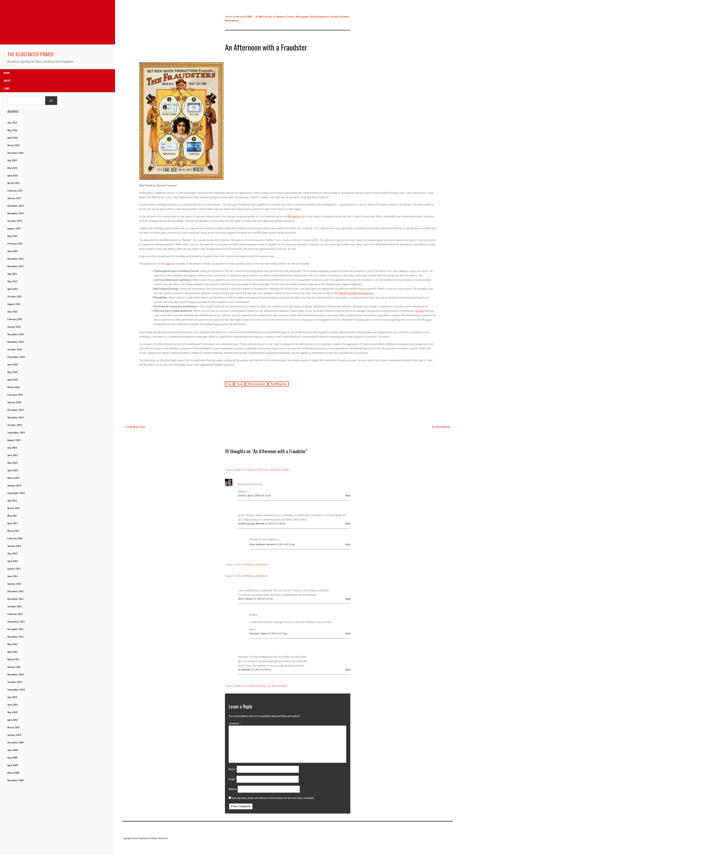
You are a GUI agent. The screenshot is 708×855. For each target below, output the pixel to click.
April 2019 (12, 470)
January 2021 (14, 326)
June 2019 (12, 455)
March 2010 (13, 727)
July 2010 (12, 697)
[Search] (51, 100)
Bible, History (265, 16)
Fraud (240, 384)
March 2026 (13, 145)
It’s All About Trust (133, 427)
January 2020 (14, 402)
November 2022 (15, 266)
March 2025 (13, 183)
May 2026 (12, 130)
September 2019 (16, 432)
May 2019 (12, 462)
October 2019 (14, 425)
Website (233, 789)
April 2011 (12, 651)
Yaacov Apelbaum (257, 544)
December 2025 (15, 153)
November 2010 (15, 674)
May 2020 (12, 372)
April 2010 (12, 720)
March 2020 (13, 387)
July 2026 (12, 122)
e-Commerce (279, 16)
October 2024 (14, 221)
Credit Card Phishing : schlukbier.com (251, 575)
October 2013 (14, 606)
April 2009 (12, 765)
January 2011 (14, 667)
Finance (291, 16)
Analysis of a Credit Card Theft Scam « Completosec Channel (261, 469)
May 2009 (12, 757)
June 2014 (12, 576)
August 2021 (13, 304)
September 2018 (16, 493)
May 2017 (12, 515)
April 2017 (12, 523)
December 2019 (15, 410)
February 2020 (14, 394)
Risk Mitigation (278, 384)
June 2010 (12, 704)
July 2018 (12, 500)
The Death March (442, 427)
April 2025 (12, 175)
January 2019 (14, 485)
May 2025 (12, 168)
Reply (347, 495)
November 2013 (15, 599)
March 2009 (13, 772)
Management (303, 16)
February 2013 (14, 614)
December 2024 (15, 205)
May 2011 (12, 644)
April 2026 (12, 137)
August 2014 (13, 568)
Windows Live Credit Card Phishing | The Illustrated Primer (260, 686)
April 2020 (12, 379)
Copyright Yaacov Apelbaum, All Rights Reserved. (145, 838)
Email (232, 779)
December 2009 (15, 742)
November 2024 (15, 213)
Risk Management (320, 16)
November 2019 (15, 417)
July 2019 (12, 447)
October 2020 (14, 349)
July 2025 (12, 160)
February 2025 (14, 190)
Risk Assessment (256, 384)
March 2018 (13, 508)
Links (7, 88)
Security (334, 16)
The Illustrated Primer (30, 54)
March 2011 (13, 659)
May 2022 (12, 281)
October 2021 (14, 296)
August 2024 (13, 228)
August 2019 (13, 440)
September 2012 (16, 621)
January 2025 (14, 198)
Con (229, 384)
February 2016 (14, 538)
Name (232, 769)
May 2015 (12, 553)
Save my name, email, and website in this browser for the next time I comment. (273, 798)
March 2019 (13, 478)
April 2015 (12, 561)
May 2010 (12, 712)
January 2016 (14, 546)
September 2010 (16, 689)
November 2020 (15, 342)
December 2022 (15, 258)
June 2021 (12, 311)
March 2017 (13, 531)
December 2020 (15, 334)
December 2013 (15, 591)
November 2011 (15, 636)
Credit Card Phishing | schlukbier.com (251, 564)
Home (7, 73)
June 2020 (12, 364)
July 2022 (12, 273)
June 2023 (12, 251)
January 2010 (14, 735)
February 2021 (14, 319)
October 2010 (14, 682)
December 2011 (15, 629)
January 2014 (14, 583)
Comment (235, 723)
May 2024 (12, 236)
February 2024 (14, 243)
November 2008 (15, 780)
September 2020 (16, 357)
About (7, 80)
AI (257, 16)
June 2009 (12, 750)
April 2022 (12, 289)
